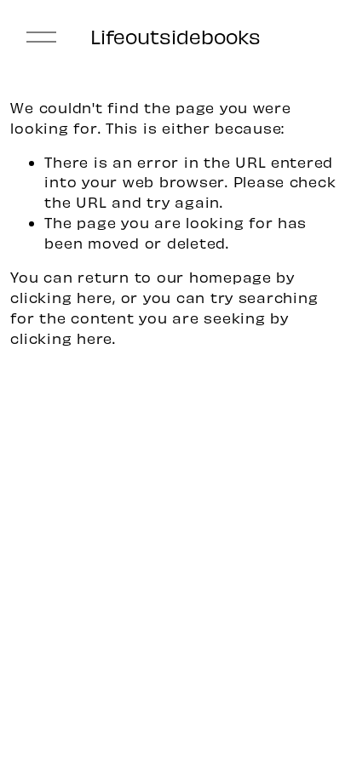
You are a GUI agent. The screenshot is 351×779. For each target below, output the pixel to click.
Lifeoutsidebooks (175, 36)
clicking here (61, 297)
